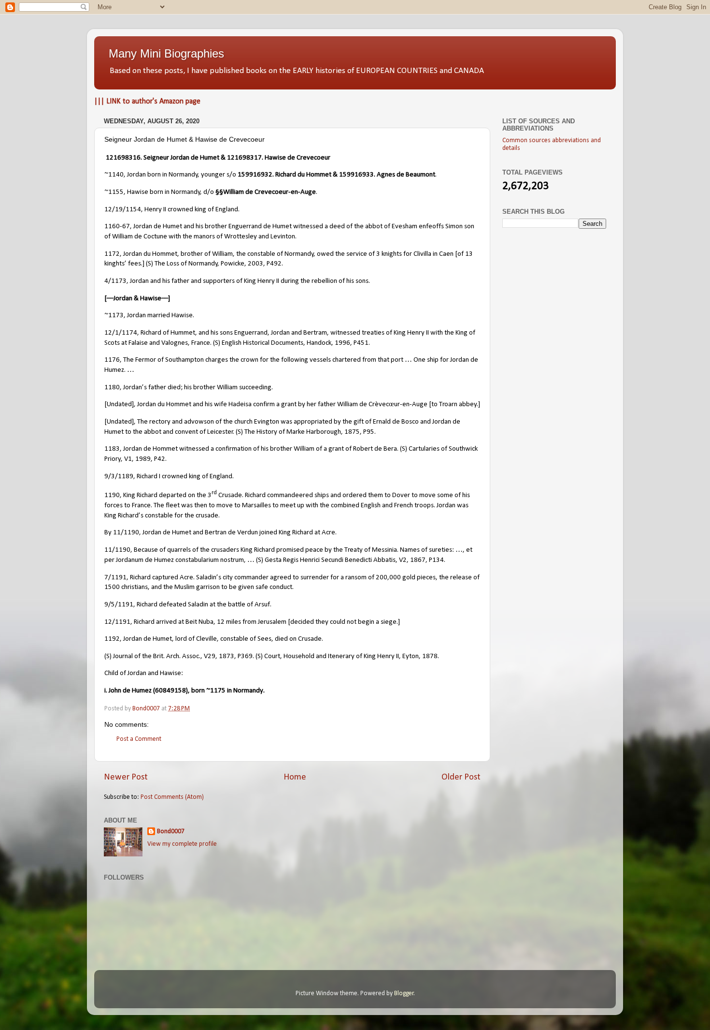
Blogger (404, 993)
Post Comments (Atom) (172, 797)
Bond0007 (171, 831)
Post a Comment (138, 739)
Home (295, 777)
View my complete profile (182, 844)
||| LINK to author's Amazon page (147, 101)
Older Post (461, 777)
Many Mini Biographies (166, 53)
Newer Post (126, 777)
